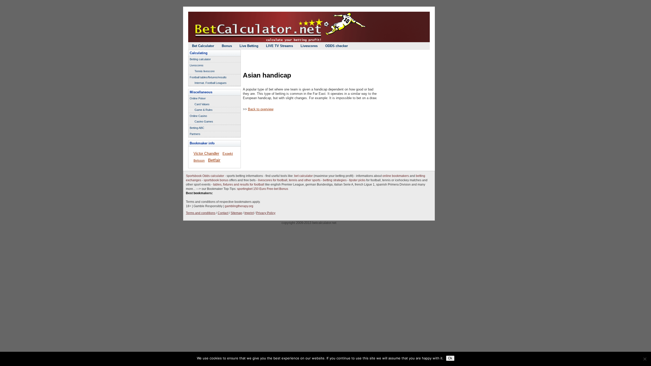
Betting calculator (200, 59)
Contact (223, 213)
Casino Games (204, 121)
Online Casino (198, 115)
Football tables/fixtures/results (208, 77)
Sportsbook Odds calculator (205, 176)
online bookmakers (395, 176)
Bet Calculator (203, 46)
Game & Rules (204, 109)
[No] (644, 358)
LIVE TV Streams (279, 46)
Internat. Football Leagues (211, 82)
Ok (450, 358)
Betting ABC (197, 127)
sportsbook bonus (216, 180)
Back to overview (260, 109)
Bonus (227, 46)
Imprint (249, 213)
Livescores (309, 46)
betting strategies (335, 180)
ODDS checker (336, 46)
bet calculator (303, 176)
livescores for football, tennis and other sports (289, 180)
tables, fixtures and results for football (238, 184)
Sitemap (236, 213)
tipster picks (357, 180)
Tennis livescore (205, 71)
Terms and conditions (200, 213)
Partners (195, 133)
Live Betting (249, 46)
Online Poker (198, 98)
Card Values (202, 104)
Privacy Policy (265, 213)
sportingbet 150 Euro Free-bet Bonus (262, 189)
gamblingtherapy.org (239, 206)
